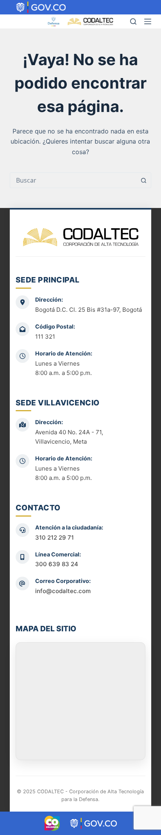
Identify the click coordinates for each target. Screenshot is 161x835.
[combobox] (73, 180)
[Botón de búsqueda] (143, 180)
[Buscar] (133, 21)
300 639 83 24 (56, 564)
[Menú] (147, 21)
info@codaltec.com (63, 591)
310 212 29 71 (54, 537)
